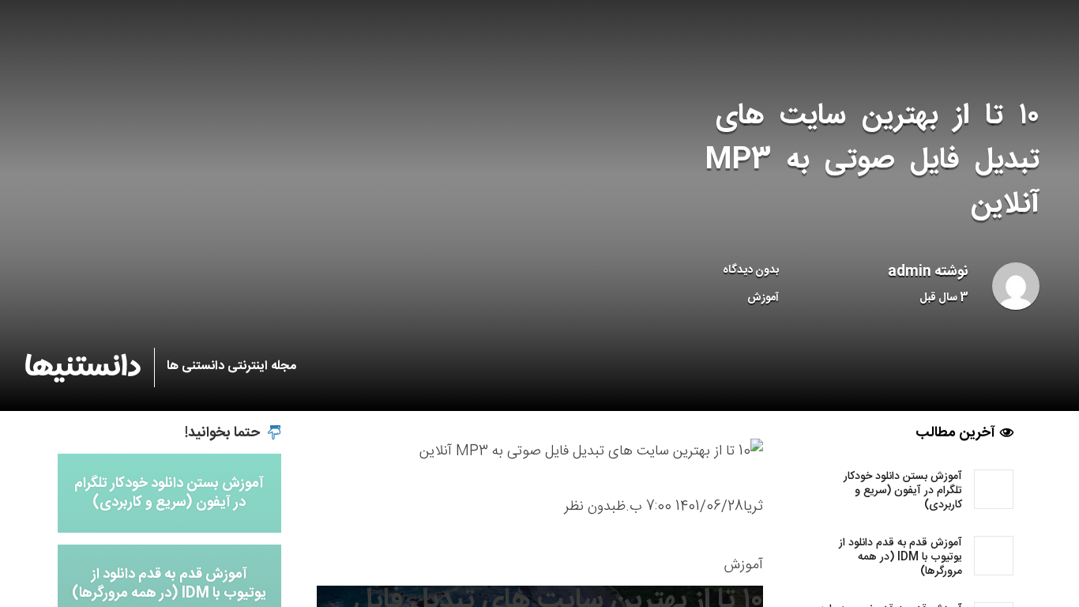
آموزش (763, 297)
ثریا (753, 506)
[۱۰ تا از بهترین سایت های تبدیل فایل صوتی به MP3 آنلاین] (591, 452)
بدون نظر (590, 506)
